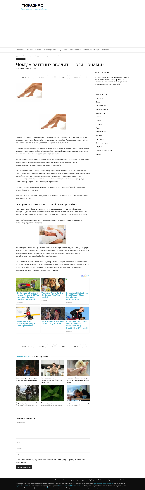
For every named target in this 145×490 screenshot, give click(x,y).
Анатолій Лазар (23, 68)
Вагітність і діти (27, 56)
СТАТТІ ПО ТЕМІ (23, 357)
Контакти (105, 50)
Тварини (99, 147)
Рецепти (99, 124)
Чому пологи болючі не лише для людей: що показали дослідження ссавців (78, 380)
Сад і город (63, 50)
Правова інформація (91, 50)
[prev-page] (50, 409)
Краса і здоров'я (102, 109)
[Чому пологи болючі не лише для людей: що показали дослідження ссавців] (78, 368)
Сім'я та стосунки (102, 143)
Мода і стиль (100, 113)
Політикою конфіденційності (56, 488)
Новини (29, 50)
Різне (98, 128)
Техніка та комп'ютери (104, 150)
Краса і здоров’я (50, 50)
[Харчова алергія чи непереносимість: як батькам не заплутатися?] (52, 368)
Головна (20, 50)
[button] (126, 50)
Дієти (98, 102)
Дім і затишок (75, 50)
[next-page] (54, 409)
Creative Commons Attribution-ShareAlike (70, 486)
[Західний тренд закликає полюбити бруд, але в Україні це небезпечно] (27, 393)
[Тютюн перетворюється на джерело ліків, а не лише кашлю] (52, 393)
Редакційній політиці (22, 486)
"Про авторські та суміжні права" (103, 484)
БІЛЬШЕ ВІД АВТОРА (40, 357)
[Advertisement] (90, 8)
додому (18, 56)
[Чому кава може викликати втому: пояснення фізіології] (78, 393)
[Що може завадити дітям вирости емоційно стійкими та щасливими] (27, 368)
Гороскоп (99, 98)
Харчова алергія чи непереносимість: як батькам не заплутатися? (51, 380)
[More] (84, 77)
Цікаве (98, 154)
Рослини (99, 135)
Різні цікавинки (101, 132)
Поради (38, 50)
